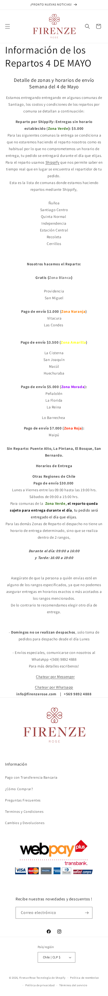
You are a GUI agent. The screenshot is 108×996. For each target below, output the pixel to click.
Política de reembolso (84, 977)
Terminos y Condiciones (24, 811)
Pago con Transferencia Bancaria (31, 777)
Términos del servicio (73, 985)
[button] (7, 26)
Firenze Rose (27, 977)
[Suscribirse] (86, 913)
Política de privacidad (40, 985)
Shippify (52, 162)
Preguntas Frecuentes (23, 800)
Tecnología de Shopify (51, 977)
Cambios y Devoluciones (24, 823)
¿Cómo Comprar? (19, 789)
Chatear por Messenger (55, 676)
